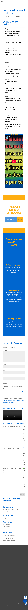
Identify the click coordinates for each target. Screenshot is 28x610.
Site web (4, 376)
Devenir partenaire (14, 318)
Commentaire (6, 350)
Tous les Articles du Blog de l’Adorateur (11, 503)
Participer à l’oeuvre (7, 528)
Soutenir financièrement (14, 265)
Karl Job (5, 16)
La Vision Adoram (6, 511)
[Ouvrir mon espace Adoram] (26, 603)
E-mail (4, 370)
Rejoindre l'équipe (14, 290)
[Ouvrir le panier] (25, 601)
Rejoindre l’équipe (6, 526)
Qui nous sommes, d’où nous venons (10, 509)
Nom (4, 364)
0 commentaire (17, 16)
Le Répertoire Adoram (7, 518)
